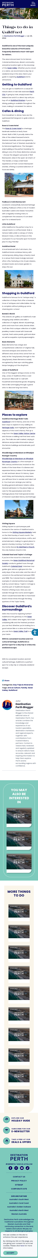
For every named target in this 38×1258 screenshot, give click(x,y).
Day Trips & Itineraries (23, 685)
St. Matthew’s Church (25, 547)
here (22, 1245)
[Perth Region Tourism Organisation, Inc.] (7, 4)
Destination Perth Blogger (14, 36)
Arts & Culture (14, 688)
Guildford (21, 77)
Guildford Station (18, 100)
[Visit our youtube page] (22, 1168)
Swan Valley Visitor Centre (24, 433)
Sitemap (19, 1185)
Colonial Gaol (16, 566)
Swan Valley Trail (20, 631)
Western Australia (19, 1214)
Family (24, 688)
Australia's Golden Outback (19, 1207)
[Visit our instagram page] (16, 1168)
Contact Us (19, 1176)
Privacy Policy (19, 1180)
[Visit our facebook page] (10, 1168)
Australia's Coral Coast (19, 1203)
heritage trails (8, 427)
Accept (10, 1253)
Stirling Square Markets (22, 532)
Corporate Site (19, 1189)
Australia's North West (19, 1210)
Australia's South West (19, 1199)
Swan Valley (12, 68)
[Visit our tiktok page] (28, 1168)
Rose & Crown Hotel (13, 128)
